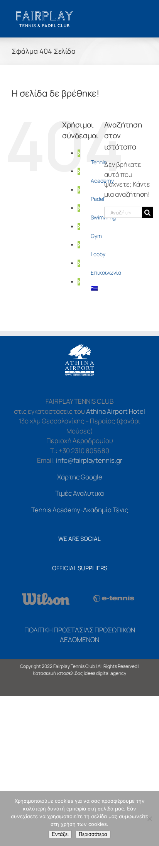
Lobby (98, 254)
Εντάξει (60, 834)
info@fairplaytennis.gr (89, 460)
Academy (102, 180)
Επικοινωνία (106, 272)
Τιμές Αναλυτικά (79, 493)
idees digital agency (105, 673)
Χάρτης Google (79, 476)
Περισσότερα (93, 834)
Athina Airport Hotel (115, 411)
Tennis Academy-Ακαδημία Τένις (79, 509)
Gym (96, 236)
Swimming (103, 217)
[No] (149, 818)
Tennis (99, 162)
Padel (97, 198)
